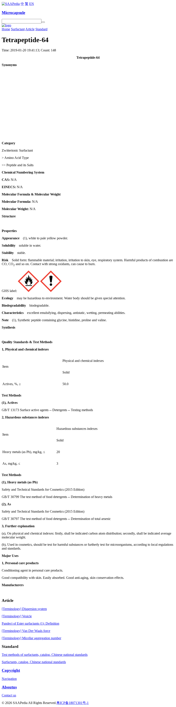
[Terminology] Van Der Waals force (26, 631)
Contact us (9, 695)
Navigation (9, 679)
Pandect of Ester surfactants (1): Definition (30, 623)
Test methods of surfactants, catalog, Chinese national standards (45, 654)
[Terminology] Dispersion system (24, 609)
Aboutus (9, 687)
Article (30, 29)
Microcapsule (13, 12)
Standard (41, 29)
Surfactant (18, 29)
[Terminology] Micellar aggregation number (31, 638)
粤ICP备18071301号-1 (72, 703)
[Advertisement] (88, 100)
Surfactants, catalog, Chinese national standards (34, 662)
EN (31, 4)
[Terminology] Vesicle (17, 616)
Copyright (11, 670)
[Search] (43, 22)
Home (6, 29)
